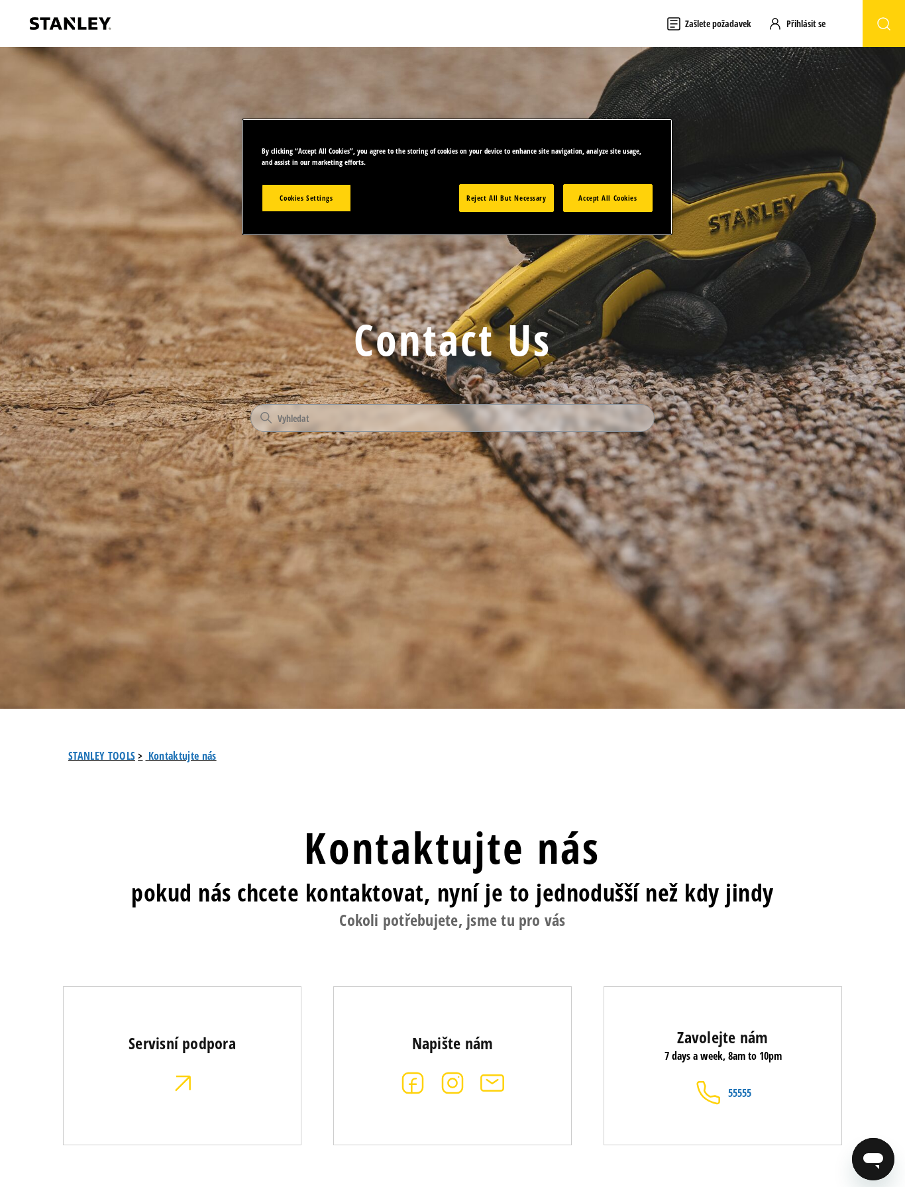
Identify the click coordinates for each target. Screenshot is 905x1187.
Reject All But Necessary (506, 198)
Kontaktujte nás (182, 755)
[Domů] (70, 23)
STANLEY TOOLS (101, 755)
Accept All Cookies (607, 198)
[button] (803, 23)
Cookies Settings (306, 198)
